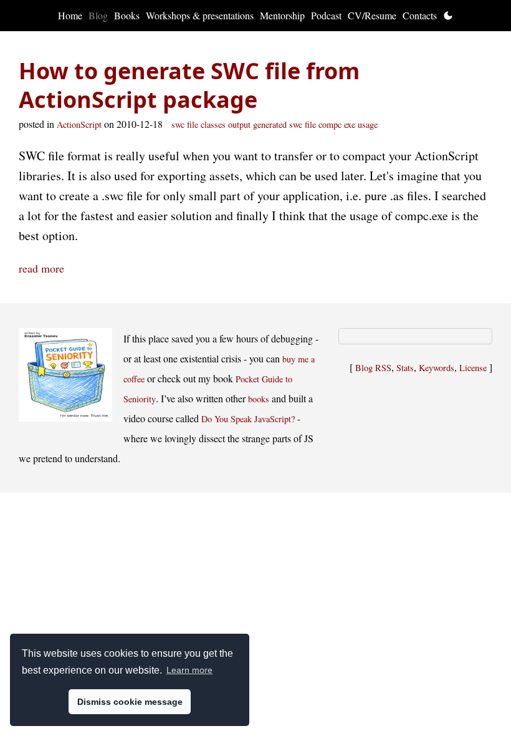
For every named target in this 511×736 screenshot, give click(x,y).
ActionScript (79, 124)
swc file (184, 124)
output (239, 124)
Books (127, 15)
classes (213, 124)
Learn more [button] (189, 670)
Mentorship (282, 15)
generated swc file (284, 124)
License (473, 368)
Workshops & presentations (200, 15)
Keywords (436, 368)
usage (368, 124)
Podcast (326, 15)
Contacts (420, 15)
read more (41, 268)
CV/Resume (372, 15)
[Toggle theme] (448, 16)
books (258, 399)
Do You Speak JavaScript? (248, 419)
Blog (98, 15)
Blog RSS (373, 368)
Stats (405, 368)
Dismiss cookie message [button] (130, 702)
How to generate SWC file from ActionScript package (189, 85)
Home (70, 15)
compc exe (336, 124)
